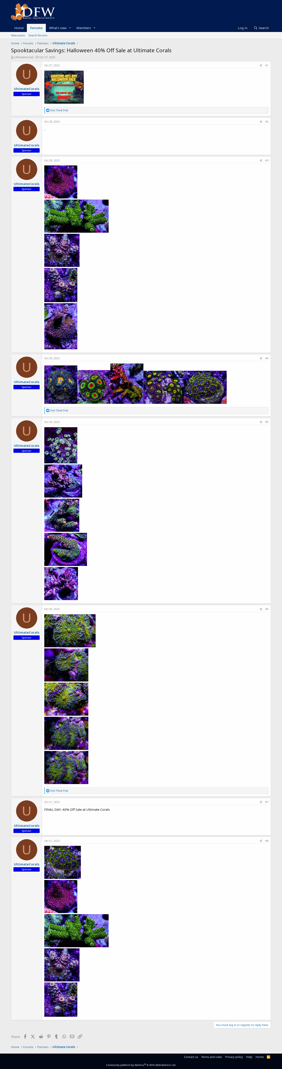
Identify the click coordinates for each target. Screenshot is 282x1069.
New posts (18, 35)
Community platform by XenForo (141, 1065)
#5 (267, 422)
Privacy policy (234, 1057)
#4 (267, 358)
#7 (267, 802)
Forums (36, 28)
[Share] (261, 65)
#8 (267, 841)
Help (249, 1057)
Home (19, 28)
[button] (70, 28)
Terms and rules (211, 1057)
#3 (267, 160)
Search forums (37, 35)
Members (83, 28)
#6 (267, 609)
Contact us (191, 1057)
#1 (267, 65)
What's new (58, 28)
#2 (267, 122)
